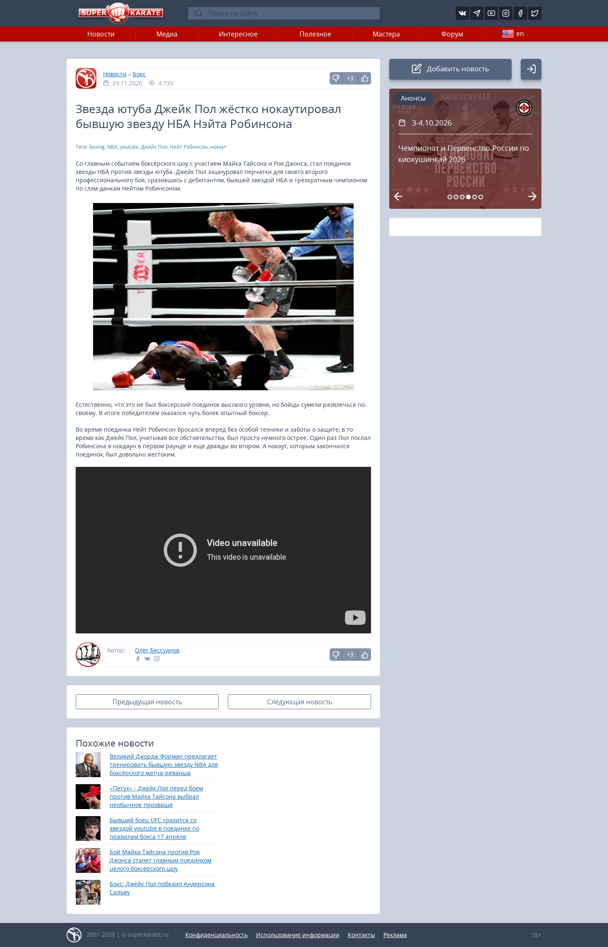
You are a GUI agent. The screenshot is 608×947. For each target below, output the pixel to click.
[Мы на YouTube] (491, 13)
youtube (129, 146)
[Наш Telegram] (477, 13)
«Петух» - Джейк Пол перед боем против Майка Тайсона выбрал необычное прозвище (156, 796)
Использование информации (298, 935)
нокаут (218, 146)
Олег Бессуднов (157, 650)
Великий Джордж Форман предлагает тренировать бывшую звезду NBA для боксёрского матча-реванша (164, 764)
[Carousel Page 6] (481, 197)
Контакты (361, 935)
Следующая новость (299, 701)
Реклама (395, 935)
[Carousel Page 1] (450, 197)
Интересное (238, 34)
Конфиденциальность (216, 935)
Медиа (166, 34)
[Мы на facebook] (520, 13)
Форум (452, 34)
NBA (112, 146)
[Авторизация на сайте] (531, 69)
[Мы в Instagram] (505, 13)
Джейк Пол (154, 146)
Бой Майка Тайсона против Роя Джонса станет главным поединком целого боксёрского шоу (160, 860)
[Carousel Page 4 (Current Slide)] (468, 197)
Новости (101, 34)
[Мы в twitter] (534, 13)
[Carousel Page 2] (456, 197)
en (520, 33)
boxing (97, 146)
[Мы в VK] (462, 13)
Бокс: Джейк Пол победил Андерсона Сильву (162, 888)
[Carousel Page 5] (474, 197)
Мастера (386, 34)
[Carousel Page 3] (462, 197)
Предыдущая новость (147, 701)
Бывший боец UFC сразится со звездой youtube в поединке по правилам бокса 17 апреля (154, 828)
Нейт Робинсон (189, 146)
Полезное (315, 34)
